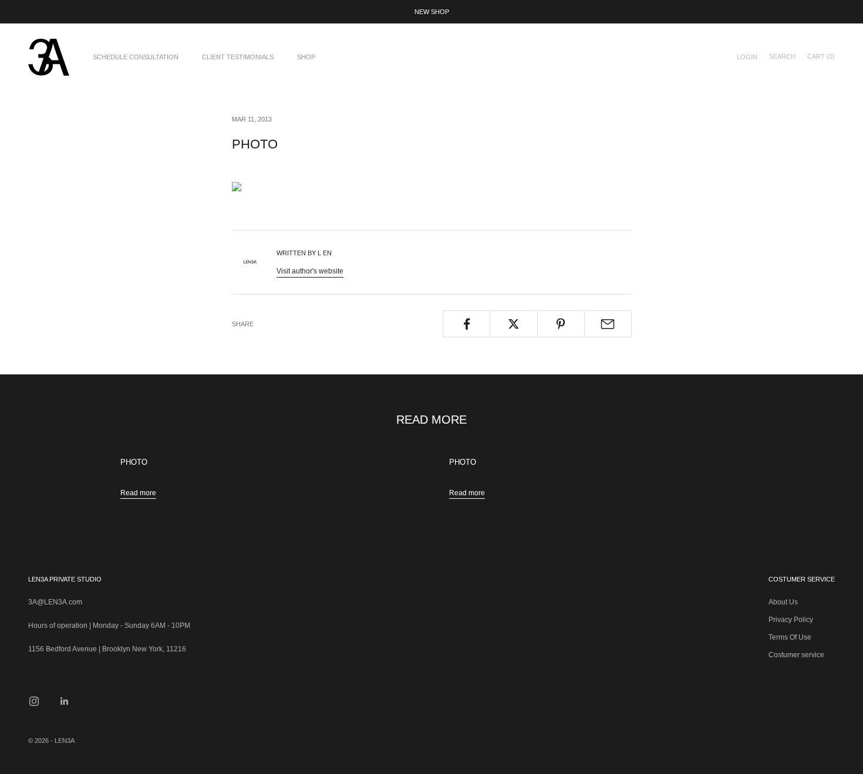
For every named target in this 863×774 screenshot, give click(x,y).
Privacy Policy (790, 620)
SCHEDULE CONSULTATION (135, 56)
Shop (306, 56)
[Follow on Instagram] (34, 701)
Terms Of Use (789, 637)
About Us (783, 602)
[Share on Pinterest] (561, 324)
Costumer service (796, 655)
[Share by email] (608, 324)
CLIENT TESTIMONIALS (238, 56)
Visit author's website (310, 271)
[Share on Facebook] (466, 324)
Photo (133, 462)
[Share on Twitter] (513, 324)
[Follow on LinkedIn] (64, 701)
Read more (138, 493)
